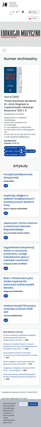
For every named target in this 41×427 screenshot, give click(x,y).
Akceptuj (33, 404)
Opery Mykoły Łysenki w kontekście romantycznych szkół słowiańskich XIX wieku (20, 354)
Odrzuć (23, 404)
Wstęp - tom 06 (28, 151)
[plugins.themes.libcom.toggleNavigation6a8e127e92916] (4, 50)
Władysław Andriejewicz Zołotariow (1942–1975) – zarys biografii (19, 369)
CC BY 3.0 (15, 143)
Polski (34, 18)
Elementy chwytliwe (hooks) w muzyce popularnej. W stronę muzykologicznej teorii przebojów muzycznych (20, 346)
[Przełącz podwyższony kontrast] (22, 12)
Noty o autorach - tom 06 (15, 154)
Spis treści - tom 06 (12, 151)
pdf (5, 186)
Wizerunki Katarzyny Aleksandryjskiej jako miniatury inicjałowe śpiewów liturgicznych (19, 375)
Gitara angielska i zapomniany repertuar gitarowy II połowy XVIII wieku (19, 362)
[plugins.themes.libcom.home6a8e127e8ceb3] (20, 34)
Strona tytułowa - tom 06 (15, 148)
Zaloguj (34, 12)
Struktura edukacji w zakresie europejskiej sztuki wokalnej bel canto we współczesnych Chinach (19, 337)
